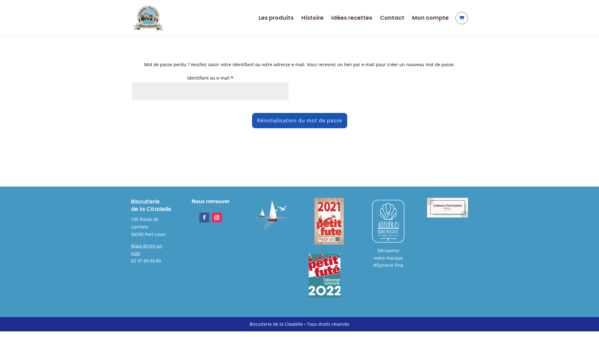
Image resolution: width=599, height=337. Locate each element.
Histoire (312, 19)
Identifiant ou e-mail (221, 78)
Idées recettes (351, 19)
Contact (392, 19)
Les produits (276, 19)
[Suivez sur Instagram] (217, 217)
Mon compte (430, 19)
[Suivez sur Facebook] (204, 217)
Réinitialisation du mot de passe (299, 120)
